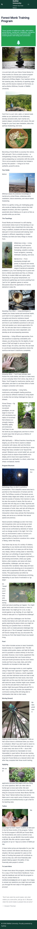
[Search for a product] (2, 4)
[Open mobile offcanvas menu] (28, 4)
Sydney (3, 926)
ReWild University (17, 2)
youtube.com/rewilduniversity (13, 799)
